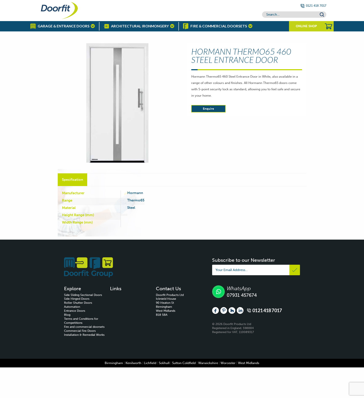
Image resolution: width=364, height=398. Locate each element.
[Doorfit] (88, 267)
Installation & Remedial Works (84, 335)
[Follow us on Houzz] (232, 310)
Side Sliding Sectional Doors (83, 295)
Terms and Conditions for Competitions (81, 321)
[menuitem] (87, 295)
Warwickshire (208, 363)
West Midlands (248, 363)
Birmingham (114, 363)
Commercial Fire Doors (80, 331)
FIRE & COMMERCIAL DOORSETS (218, 26)
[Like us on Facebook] (215, 310)
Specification (72, 179)
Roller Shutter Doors (78, 303)
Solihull (164, 363)
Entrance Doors (74, 311)
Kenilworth (133, 363)
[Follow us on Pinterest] (223, 310)
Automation (72, 307)
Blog (67, 315)
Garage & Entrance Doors (64, 26)
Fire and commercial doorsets (84, 327)
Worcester (228, 363)
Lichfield (150, 363)
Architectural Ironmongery (140, 26)
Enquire (208, 109)
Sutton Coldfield (184, 363)
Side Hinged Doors (76, 299)
